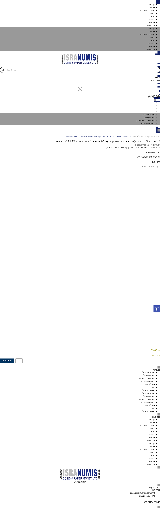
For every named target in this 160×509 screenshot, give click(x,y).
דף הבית (151, 4)
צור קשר (151, 22)
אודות (152, 7)
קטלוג (152, 13)
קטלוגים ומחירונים (147, 112)
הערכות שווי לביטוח (147, 10)
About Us (151, 25)
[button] (157, 308)
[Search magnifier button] (3, 70)
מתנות (152, 387)
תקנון (153, 16)
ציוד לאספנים (137, 136)
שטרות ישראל (149, 106)
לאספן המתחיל (148, 390)
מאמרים (151, 19)
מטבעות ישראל (148, 103)
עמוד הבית (155, 136)
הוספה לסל (7, 361)
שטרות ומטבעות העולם (145, 109)
